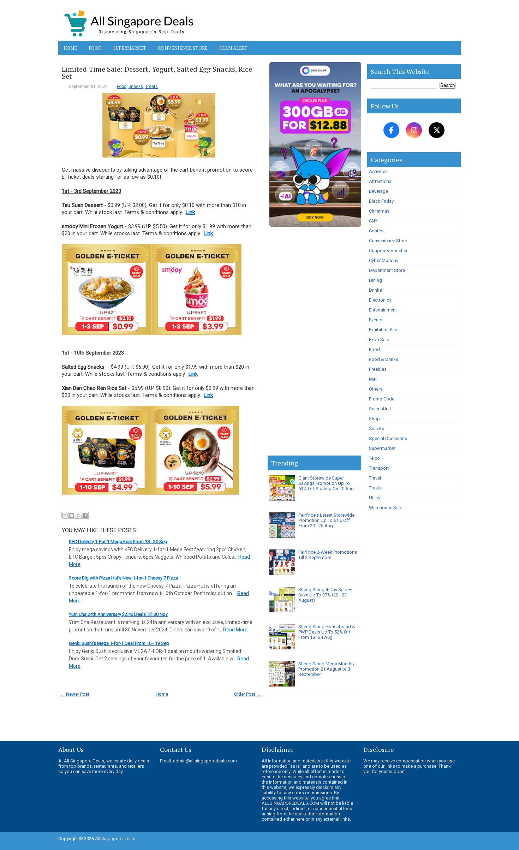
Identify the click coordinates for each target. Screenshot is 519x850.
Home (70, 48)
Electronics (380, 300)
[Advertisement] (314, 342)
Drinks (375, 290)
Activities (378, 171)
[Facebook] (391, 130)
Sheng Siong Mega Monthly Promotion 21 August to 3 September (326, 669)
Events (375, 319)
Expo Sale (379, 339)
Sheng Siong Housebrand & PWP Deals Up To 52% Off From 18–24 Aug (326, 632)
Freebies (378, 369)
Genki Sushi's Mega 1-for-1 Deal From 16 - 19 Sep (119, 643)
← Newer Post (74, 694)
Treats (151, 86)
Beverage (378, 191)
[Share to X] (78, 515)
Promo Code (381, 399)
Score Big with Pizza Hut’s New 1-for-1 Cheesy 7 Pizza (123, 578)
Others (375, 389)
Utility (374, 497)
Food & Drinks (383, 359)
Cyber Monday (383, 260)
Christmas (379, 211)
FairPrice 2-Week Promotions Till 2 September (327, 554)
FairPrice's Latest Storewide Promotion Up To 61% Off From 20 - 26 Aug (326, 520)
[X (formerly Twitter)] (437, 130)
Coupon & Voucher (388, 250)
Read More (235, 629)
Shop (374, 418)
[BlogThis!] (71, 515)
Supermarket (129, 48)
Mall (373, 379)
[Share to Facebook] (85, 515)
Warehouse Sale (385, 507)
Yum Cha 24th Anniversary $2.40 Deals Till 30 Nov (118, 614)
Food (95, 48)
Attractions (380, 181)
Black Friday (381, 201)
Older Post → (247, 694)
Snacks (136, 86)
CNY (373, 221)
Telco (374, 458)
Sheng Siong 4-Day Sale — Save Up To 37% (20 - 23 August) (325, 595)
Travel (375, 478)
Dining (375, 280)
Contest (377, 230)
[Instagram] (414, 130)
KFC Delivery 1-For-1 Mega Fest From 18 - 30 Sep (118, 541)
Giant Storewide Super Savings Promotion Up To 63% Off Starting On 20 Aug (326, 483)
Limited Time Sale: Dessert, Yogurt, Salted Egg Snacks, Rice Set (157, 73)
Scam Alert (233, 48)
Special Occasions (388, 438)
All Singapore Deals (115, 838)
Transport (379, 468)
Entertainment (383, 310)
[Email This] (64, 515)
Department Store (387, 270)
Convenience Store (183, 48)
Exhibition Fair (383, 329)
